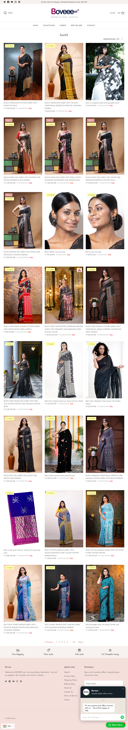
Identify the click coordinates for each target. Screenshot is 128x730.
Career (67, 699)
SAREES (63, 25)
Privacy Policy (69, 676)
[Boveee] (64, 13)
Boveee (13, 718)
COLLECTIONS (49, 25)
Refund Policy (69, 684)
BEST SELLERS (76, 25)
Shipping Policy (70, 680)
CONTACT (91, 25)
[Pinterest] (19, 2)
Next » (81, 642)
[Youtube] (12, 2)
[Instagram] (15, 2)
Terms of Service (71, 695)
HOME (35, 25)
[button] (123, 688)
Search (67, 672)
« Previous (48, 642)
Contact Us (68, 691)
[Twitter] (5, 2)
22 (74, 642)
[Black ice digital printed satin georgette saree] (105, 71)
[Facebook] (8, 2)
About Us (68, 687)
